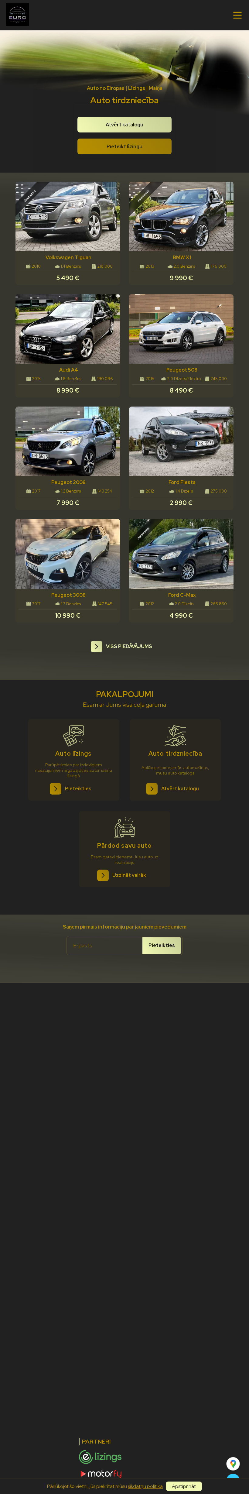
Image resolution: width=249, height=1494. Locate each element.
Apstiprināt (184, 1486)
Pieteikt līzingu (124, 146)
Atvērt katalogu (124, 125)
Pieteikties (161, 945)
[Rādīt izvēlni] (237, 15)
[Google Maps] (233, 1464)
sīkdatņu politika (145, 1486)
